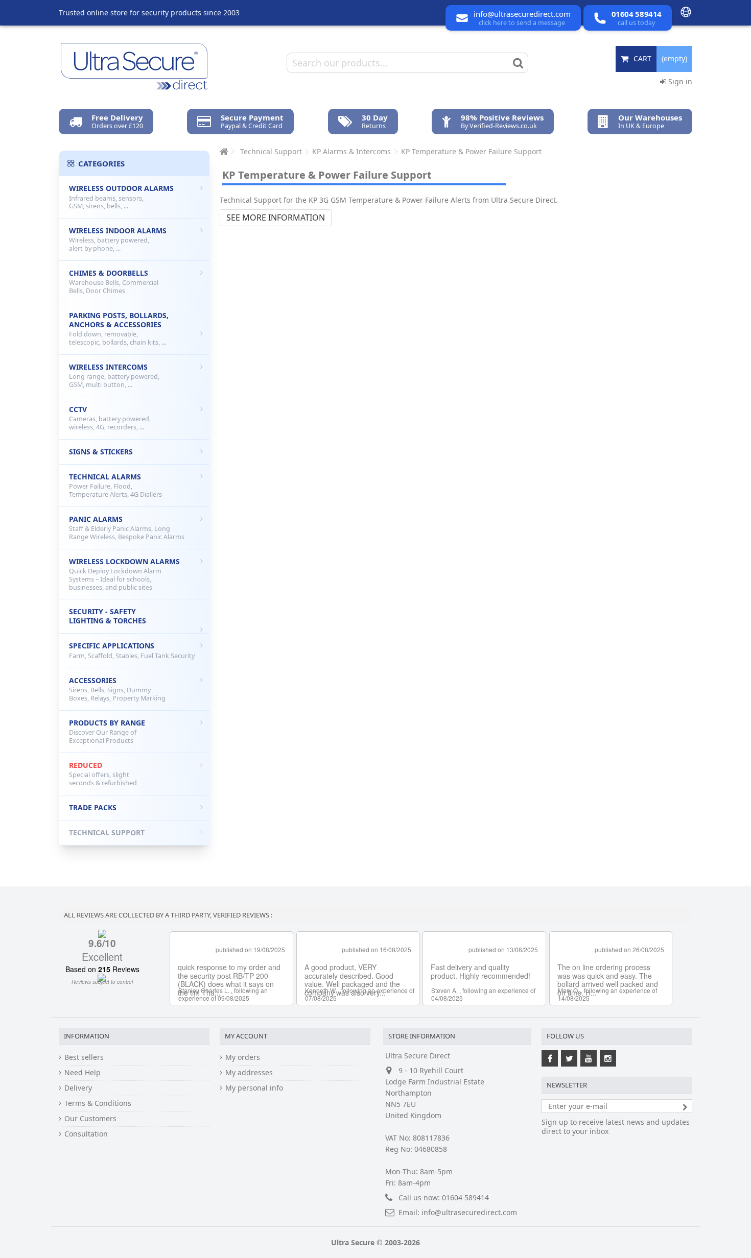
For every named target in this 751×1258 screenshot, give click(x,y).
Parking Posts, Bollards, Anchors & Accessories (119, 328)
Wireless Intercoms (114, 375)
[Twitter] (569, 1058)
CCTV (110, 417)
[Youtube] (588, 1058)
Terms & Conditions (97, 1103)
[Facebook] (550, 1058)
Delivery (78, 1088)
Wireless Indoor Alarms (118, 239)
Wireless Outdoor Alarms (121, 196)
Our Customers (90, 1118)
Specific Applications (132, 650)
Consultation (86, 1134)
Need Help (82, 1072)
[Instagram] (608, 1058)
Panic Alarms (126, 527)
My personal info (254, 1088)
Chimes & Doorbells (113, 281)
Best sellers (84, 1057)
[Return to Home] (223, 151)
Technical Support (107, 832)
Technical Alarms (115, 485)
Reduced (103, 773)
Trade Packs (92, 807)
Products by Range (107, 731)
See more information (275, 217)
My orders (242, 1057)
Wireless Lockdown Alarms (124, 574)
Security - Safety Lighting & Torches (107, 616)
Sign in (679, 81)
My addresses (249, 1072)
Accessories (117, 689)
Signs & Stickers (101, 451)
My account (246, 1036)
